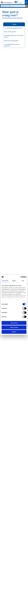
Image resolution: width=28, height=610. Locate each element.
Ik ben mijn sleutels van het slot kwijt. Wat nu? (14, 36)
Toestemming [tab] (5, 280)
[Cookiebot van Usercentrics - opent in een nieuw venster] (20, 277)
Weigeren (14, 331)
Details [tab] (14, 280)
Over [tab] (23, 280)
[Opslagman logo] (7, 2)
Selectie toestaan (14, 327)
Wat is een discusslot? (10, 31)
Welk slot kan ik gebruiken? (11, 40)
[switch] (24, 308)
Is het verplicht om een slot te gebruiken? (12, 45)
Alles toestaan (14, 322)
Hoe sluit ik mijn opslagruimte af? (12, 28)
